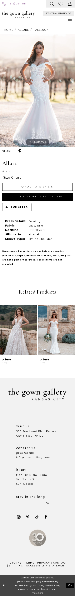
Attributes (16, 207)
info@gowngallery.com (33, 457)
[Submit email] (47, 503)
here (40, 593)
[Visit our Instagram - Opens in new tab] (19, 517)
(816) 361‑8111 (25, 453)
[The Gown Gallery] (18, 14)
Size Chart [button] (12, 177)
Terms (29, 562)
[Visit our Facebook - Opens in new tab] (46, 517)
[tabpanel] (37, 90)
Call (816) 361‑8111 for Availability (39, 196)
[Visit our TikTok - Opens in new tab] (37, 517)
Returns (15, 562)
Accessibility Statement (46, 565)
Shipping (16, 565)
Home (8, 29)
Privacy (43, 562)
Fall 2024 (40, 29)
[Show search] (52, 4)
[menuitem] (15, 3)
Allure (23, 29)
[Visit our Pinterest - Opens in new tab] (28, 517)
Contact (60, 562)
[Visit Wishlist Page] (61, 4)
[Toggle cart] (70, 4)
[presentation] (18, 330)
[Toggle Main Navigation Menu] (70, 19)
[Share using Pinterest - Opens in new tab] (20, 151)
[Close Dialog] (4, 585)
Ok (70, 585)
